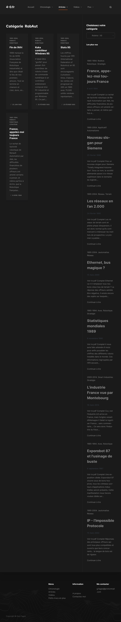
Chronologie (45, 7)
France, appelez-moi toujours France (99, 76)
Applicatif (102, 127)
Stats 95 (65, 47)
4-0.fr (10, 7)
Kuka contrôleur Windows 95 (42, 50)
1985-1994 (13, 117)
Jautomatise (103, 252)
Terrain (108, 194)
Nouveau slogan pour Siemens (98, 142)
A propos (77, 593)
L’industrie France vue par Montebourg (100, 392)
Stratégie (13, 124)
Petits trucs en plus (57, 598)
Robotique (14, 43)
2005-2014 (92, 377)
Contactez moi (79, 596)
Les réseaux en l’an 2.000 (100, 203)
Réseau (101, 194)
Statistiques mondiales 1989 (97, 326)
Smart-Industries (105, 377)
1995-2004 (13, 38)
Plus (89, 7)
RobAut (13, 40)
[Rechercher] (110, 7)
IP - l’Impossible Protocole (100, 523)
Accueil (31, 7)
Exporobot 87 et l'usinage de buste (99, 456)
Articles (62, 7)
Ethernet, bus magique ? (98, 265)
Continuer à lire (94, 119)
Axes (100, 310)
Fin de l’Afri (16, 47)
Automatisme (93, 130)
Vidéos (76, 7)
